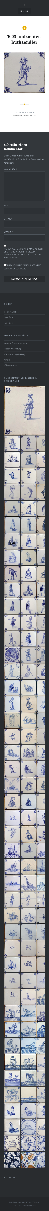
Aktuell (7, 360)
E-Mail (8, 219)
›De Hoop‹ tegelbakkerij (14, 354)
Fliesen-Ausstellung (12, 349)
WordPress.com (29, 1205)
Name (7, 205)
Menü (25, 11)
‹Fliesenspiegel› (11, 365)
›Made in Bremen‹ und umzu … (17, 343)
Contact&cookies (11, 312)
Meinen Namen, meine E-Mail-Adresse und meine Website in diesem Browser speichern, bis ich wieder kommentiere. (24, 253)
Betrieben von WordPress (20, 1202)
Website (8, 232)
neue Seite (8, 317)
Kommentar (10, 169)
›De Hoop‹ (8, 323)
